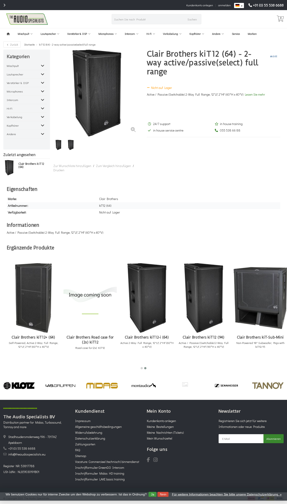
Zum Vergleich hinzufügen (113, 166)
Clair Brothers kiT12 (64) (31, 165)
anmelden (224, 5)
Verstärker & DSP (77, 33)
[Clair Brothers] (271, 56)
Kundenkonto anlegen (199, 5)
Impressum (83, 421)
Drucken (58, 170)
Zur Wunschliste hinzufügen (72, 166)
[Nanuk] (185, 384)
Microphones (105, 33)
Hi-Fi (149, 33)
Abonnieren (273, 438)
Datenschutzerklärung (90, 438)
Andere (216, 33)
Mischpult (23, 33)
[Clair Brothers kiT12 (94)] (203, 298)
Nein (163, 494)
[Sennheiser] (226, 385)
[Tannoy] (268, 385)
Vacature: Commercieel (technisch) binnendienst (107, 462)
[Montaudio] (143, 385)
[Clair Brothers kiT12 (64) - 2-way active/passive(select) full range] (96, 93)
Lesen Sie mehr (255, 94)
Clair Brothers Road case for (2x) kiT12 (90, 339)
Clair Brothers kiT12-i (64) (147, 337)
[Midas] (102, 385)
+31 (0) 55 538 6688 (268, 5)
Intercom (130, 33)
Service (236, 33)
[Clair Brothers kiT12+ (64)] (33, 298)
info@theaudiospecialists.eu (27, 454)
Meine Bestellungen (160, 427)
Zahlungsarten (85, 444)
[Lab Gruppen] (60, 385)
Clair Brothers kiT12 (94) (203, 337)
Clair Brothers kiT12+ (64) (33, 337)
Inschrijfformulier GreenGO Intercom (99, 467)
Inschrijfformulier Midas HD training (99, 473)
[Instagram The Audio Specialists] (156, 460)
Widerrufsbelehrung (88, 432)
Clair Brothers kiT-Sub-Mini (260, 337)
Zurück (13, 44)
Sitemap (80, 456)
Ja (152, 494)
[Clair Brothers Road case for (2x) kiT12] (90, 298)
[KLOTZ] (19, 385)
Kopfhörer (195, 33)
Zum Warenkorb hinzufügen (31, 361)
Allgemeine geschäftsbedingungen (98, 427)
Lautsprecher (48, 33)
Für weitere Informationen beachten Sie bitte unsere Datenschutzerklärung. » (227, 494)
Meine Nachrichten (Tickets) (165, 432)
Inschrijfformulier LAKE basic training (100, 479)
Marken (252, 33)
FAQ (77, 450)
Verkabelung (170, 33)
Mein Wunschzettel (159, 438)
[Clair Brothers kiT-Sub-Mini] (260, 298)
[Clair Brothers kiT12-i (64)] (147, 298)
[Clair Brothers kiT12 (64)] (9, 167)
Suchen (192, 19)
